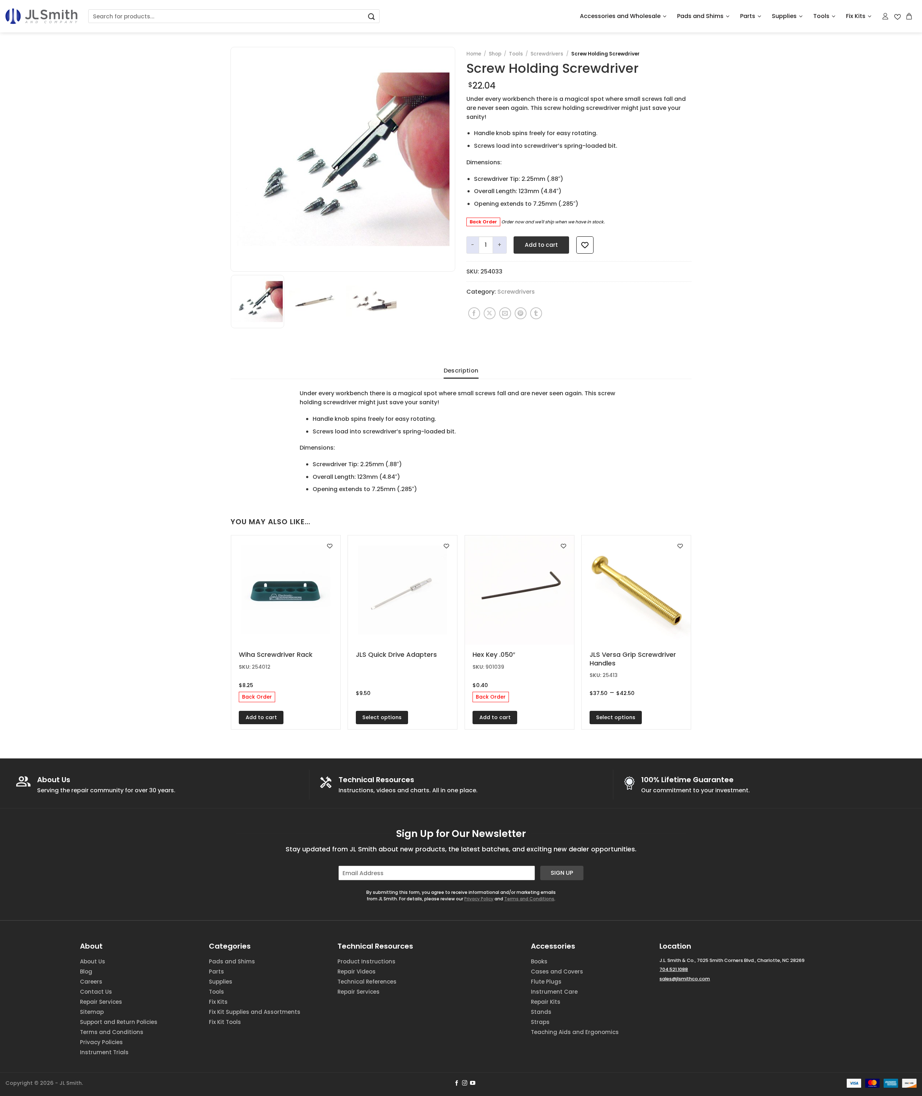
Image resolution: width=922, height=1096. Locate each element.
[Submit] (371, 16)
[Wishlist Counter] (897, 16)
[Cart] (909, 16)
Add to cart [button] (261, 717)
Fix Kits (855, 16)
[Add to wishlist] (585, 245)
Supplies (784, 16)
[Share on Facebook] (474, 313)
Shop (495, 53)
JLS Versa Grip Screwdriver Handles (633, 658)
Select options (382, 717)
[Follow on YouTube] (472, 1083)
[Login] (885, 16)
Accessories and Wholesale (620, 16)
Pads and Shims (700, 16)
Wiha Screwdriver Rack (276, 654)
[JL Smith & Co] (41, 16)
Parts (747, 16)
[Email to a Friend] (505, 313)
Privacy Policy (478, 899)
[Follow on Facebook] (457, 1083)
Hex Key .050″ (494, 654)
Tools (821, 16)
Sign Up (562, 873)
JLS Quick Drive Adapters (396, 654)
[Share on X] (490, 313)
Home (473, 53)
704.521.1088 (673, 969)
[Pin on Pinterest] (521, 313)
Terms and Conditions (529, 899)
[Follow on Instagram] (464, 1083)
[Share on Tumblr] (536, 313)
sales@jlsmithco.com (684, 979)
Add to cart (541, 245)
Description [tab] (461, 370)
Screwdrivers (547, 53)
